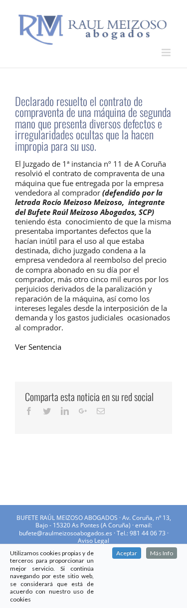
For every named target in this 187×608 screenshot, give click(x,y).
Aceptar (126, 553)
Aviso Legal (93, 540)
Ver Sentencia (38, 347)
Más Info (161, 553)
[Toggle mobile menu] (167, 52)
